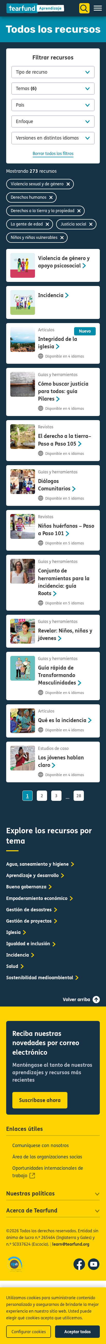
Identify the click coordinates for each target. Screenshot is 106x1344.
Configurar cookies (29, 1331)
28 (78, 795)
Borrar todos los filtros (53, 153)
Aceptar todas (77, 1331)
